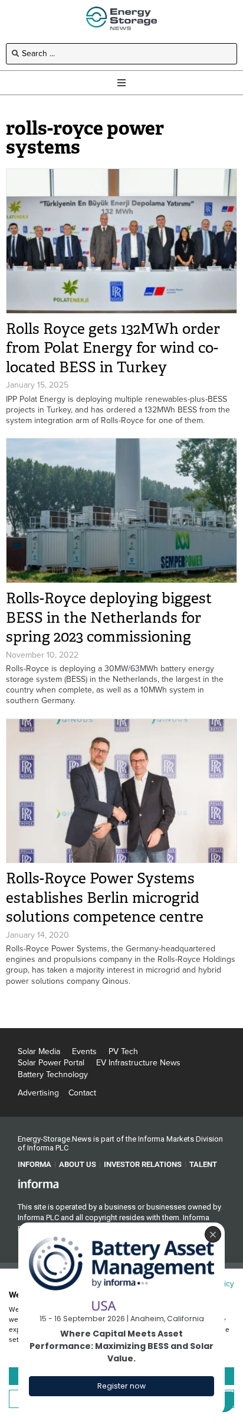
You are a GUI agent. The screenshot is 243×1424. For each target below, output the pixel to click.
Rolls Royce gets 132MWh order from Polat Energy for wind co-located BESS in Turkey (113, 348)
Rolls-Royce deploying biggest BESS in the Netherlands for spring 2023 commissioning (109, 617)
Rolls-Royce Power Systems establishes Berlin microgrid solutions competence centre (104, 897)
